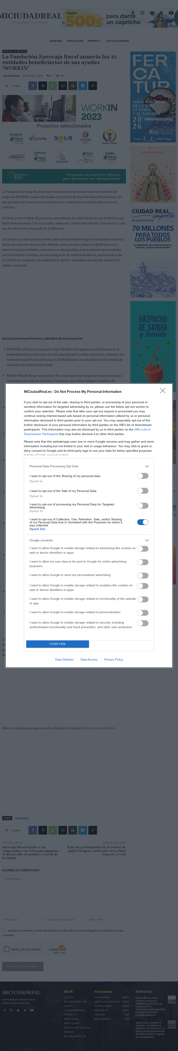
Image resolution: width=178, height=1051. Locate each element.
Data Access (89, 659)
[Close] (164, 392)
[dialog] (89, 526)
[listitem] (89, 466)
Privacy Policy (113, 659)
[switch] (142, 476)
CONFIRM (58, 644)
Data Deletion (64, 659)
